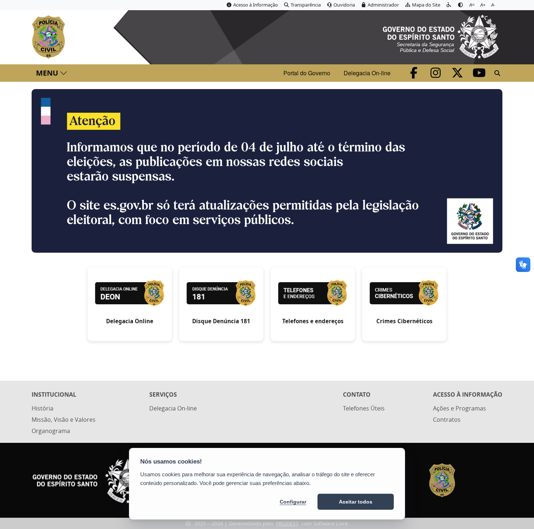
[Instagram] (436, 75)
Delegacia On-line (367, 73)
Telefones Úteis (364, 408)
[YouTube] (479, 75)
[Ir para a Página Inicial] (50, 37)
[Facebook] (414, 75)
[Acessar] (267, 171)
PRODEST (287, 523)
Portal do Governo (306, 73)
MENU (47, 73)
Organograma (51, 431)
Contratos (447, 420)
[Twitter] (458, 75)
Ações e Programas (459, 408)
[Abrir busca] (497, 73)
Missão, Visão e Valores (64, 420)
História (42, 408)
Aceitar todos (355, 502)
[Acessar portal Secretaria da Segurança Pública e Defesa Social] (441, 36)
